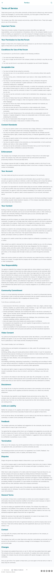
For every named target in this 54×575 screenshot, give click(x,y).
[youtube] (52, 571)
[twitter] (49, 571)
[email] (41, 571)
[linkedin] (47, 571)
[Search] (51, 2)
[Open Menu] (2, 2)
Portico (26, 3)
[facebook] (44, 571)
